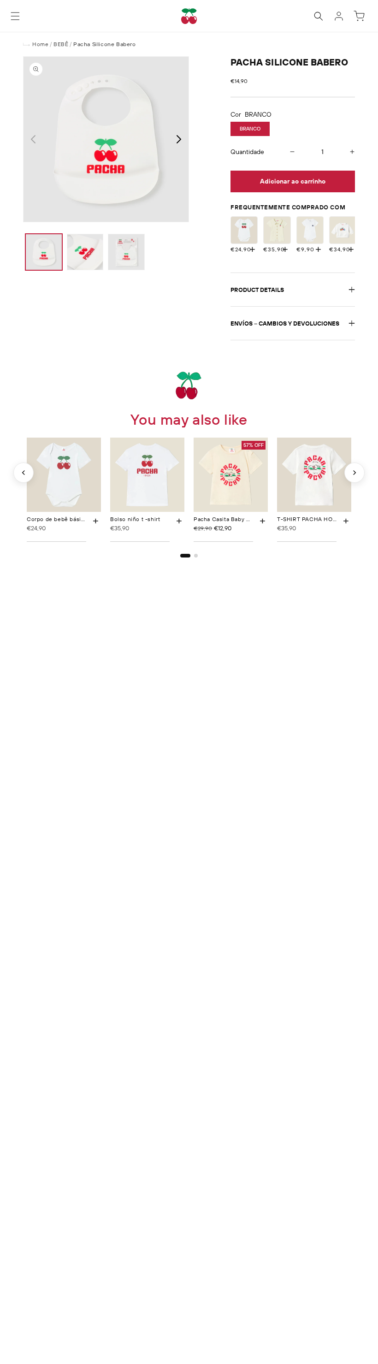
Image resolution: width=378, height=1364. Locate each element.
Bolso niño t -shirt (135, 519)
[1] (185, 555)
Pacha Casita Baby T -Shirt (230, 519)
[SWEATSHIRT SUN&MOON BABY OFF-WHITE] (342, 229)
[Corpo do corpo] (276, 229)
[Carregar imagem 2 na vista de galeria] (85, 252)
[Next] (354, 473)
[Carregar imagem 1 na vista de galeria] (43, 252)
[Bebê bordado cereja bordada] (310, 229)
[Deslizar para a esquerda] (33, 139)
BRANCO (250, 128)
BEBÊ (60, 44)
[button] (15, 16)
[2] (196, 555)
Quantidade (247, 151)
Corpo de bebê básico (57, 519)
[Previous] (23, 473)
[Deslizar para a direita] (179, 139)
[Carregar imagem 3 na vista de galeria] (126, 252)
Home (40, 44)
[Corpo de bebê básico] (244, 229)
